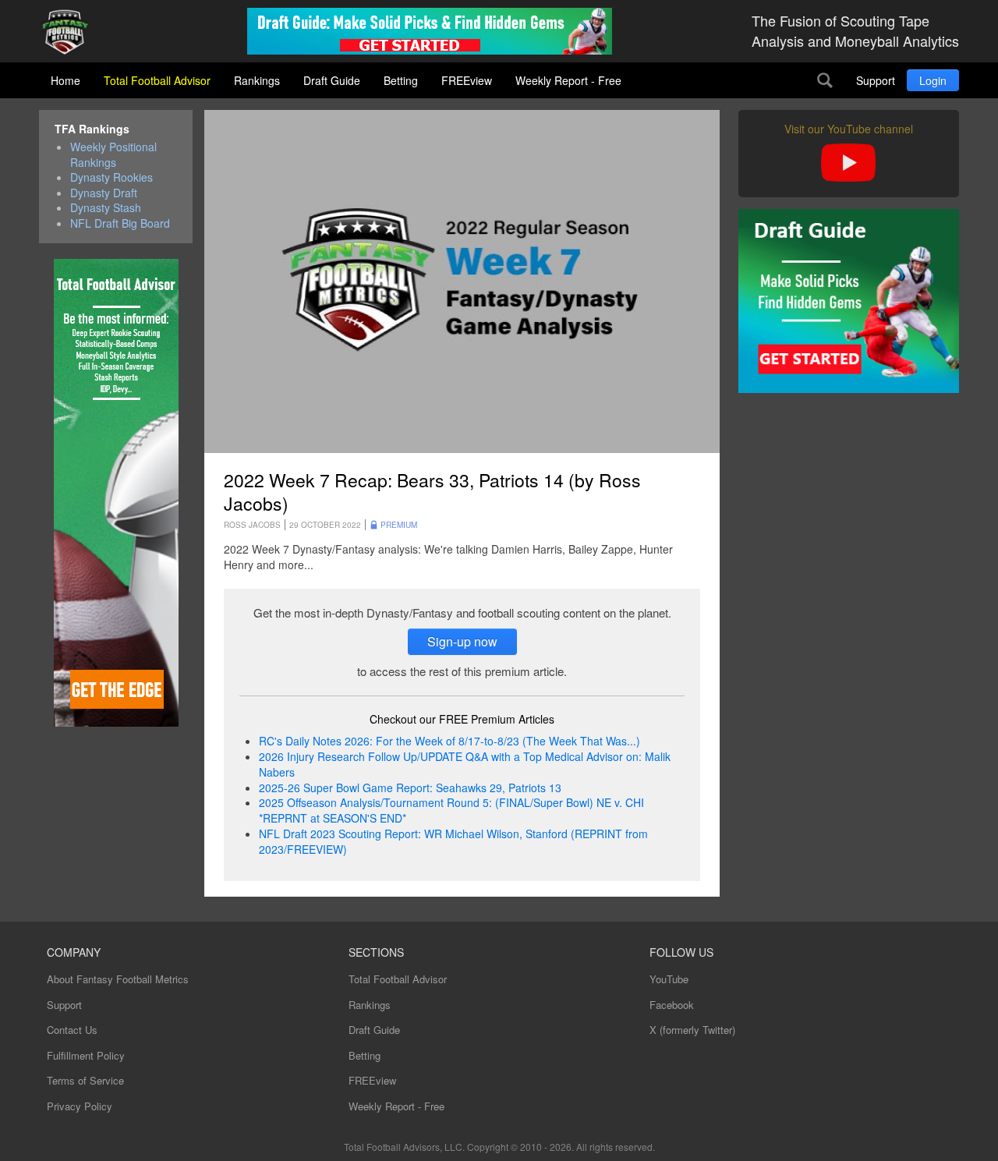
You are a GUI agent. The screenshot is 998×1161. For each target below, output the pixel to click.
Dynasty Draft (103, 193)
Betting (401, 80)
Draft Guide (331, 80)
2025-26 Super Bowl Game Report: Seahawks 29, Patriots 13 (410, 787)
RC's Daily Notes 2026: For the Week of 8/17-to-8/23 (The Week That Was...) (449, 741)
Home (65, 80)
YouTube (668, 979)
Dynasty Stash (105, 207)
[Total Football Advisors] (71, 33)
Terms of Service (85, 1080)
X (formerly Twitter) (692, 1029)
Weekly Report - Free (568, 80)
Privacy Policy (79, 1106)
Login (933, 80)
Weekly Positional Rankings (113, 155)
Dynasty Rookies (111, 177)
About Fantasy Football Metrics (118, 979)
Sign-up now (462, 641)
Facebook (671, 1004)
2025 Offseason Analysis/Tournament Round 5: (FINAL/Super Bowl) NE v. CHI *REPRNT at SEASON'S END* (451, 810)
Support (875, 80)
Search (824, 80)
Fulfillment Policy (86, 1055)
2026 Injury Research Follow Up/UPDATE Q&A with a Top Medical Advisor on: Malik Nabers (465, 764)
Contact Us (72, 1029)
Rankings (257, 80)
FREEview (466, 80)
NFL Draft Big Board (120, 223)
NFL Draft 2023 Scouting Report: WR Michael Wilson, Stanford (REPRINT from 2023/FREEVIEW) (453, 841)
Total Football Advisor (157, 80)
